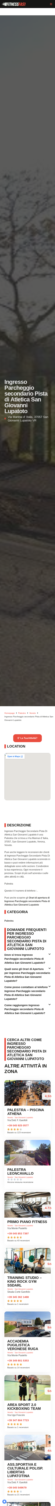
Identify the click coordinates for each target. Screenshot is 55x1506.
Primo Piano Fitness (27, 1222)
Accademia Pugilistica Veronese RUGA (22, 1345)
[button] (51, 4)
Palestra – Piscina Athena (25, 1112)
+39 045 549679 (17, 1487)
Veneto (32, 713)
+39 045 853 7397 (18, 1233)
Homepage (9, 713)
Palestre (22, 713)
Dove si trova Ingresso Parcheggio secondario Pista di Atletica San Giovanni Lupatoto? (24, 958)
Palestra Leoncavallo (20, 1171)
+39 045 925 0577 (18, 1125)
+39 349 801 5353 (18, 1360)
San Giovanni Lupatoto (24, 1118)
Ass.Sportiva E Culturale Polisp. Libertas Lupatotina (25, 1470)
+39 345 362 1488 (18, 1297)
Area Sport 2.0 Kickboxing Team (24, 1406)
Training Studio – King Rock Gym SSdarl (24, 1281)
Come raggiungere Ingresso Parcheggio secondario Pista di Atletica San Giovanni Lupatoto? (24, 1009)
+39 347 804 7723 (18, 1420)
